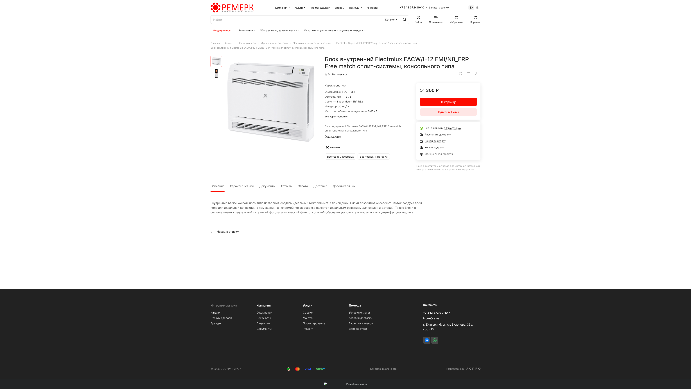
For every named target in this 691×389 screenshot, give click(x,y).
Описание (217, 186)
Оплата (303, 186)
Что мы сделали (221, 318)
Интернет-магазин (224, 305)
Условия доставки (360, 318)
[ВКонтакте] (426, 340)
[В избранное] (460, 74)
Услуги (307, 305)
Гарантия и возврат (361, 323)
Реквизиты (264, 318)
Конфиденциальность (383, 368)
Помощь (355, 305)
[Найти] (404, 19)
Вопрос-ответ (358, 328)
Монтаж (308, 318)
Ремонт (308, 328)
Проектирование (314, 323)
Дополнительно (344, 186)
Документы (267, 186)
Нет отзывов (339, 74)
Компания (264, 305)
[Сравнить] (469, 74)
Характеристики (242, 186)
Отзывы (286, 186)
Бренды (216, 323)
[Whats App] (434, 340)
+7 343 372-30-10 (412, 7)
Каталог (216, 312)
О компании (264, 312)
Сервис (308, 312)
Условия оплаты (359, 312)
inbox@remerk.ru (434, 318)
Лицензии (263, 323)
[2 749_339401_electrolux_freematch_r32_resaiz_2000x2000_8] (270, 102)
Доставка (320, 186)
